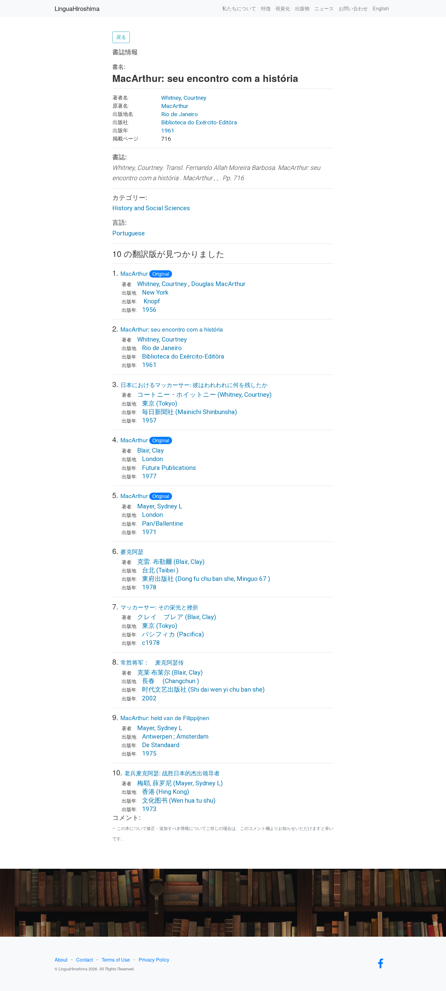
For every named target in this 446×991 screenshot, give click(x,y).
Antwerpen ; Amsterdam (175, 736)
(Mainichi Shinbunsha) (206, 412)
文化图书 (154, 800)
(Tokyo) (166, 403)
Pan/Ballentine (162, 523)
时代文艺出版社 (164, 689)
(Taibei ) (167, 570)
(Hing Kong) (172, 791)
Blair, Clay (150, 450)
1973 (149, 809)
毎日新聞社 (158, 412)
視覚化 (282, 8)
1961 (167, 130)
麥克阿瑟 (132, 551)
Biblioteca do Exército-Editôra (199, 122)
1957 (149, 420)
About (61, 959)
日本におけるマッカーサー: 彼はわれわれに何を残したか (194, 384)
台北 (149, 570)
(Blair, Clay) (189, 561)
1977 (149, 476)
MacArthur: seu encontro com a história (171, 329)
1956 (149, 309)
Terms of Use (116, 959)
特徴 (266, 8)
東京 (148, 403)
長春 (151, 681)
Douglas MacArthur (218, 284)
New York (155, 292)
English (381, 8)
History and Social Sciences (151, 208)
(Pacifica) (190, 634)
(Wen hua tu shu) (192, 800)
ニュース (324, 8)
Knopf (151, 301)
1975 (149, 753)
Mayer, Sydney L (159, 506)
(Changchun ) (181, 681)
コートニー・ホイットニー (177, 394)
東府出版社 (158, 578)
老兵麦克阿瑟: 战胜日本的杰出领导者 (172, 773)
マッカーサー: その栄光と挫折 (159, 607)
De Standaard (160, 745)
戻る (121, 37)
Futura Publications (169, 467)
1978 (149, 587)
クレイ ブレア (160, 617)
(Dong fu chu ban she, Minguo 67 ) (222, 578)
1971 (149, 532)
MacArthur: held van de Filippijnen (164, 717)
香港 (148, 791)
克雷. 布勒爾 (154, 561)
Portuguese (128, 233)
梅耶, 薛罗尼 (154, 783)
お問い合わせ (353, 8)
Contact (84, 959)
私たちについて (239, 8)
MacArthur (174, 106)
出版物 (302, 8)
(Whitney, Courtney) (245, 394)
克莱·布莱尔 (153, 672)
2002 (149, 698)
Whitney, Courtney (183, 97)
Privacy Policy (154, 959)
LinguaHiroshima (77, 8)
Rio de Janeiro (179, 114)
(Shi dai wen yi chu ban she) (226, 689)
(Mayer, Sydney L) (198, 783)
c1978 (151, 642)
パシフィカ (158, 634)
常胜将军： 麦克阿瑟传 (152, 662)
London (152, 459)
